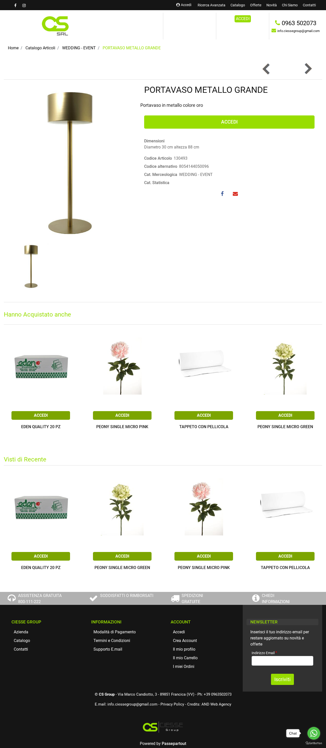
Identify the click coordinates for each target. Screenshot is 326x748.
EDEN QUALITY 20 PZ (41, 427)
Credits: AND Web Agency (209, 704)
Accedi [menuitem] (179, 632)
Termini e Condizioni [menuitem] (111, 640)
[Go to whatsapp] (313, 733)
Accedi (186, 5)
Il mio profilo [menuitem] (184, 649)
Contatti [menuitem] (309, 5)
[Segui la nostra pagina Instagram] (24, 5)
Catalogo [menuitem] (237, 5)
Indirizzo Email (264, 652)
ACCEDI (243, 18)
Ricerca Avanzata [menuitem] (211, 5)
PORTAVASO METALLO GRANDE (132, 48)
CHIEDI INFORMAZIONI (276, 598)
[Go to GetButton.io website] (314, 742)
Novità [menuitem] (271, 5)
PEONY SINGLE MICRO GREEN (285, 427)
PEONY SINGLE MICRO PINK (122, 427)
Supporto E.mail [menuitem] (107, 649)
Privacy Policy (172, 704)
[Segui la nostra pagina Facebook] (15, 5)
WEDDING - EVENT (79, 48)
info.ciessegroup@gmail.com (132, 704)
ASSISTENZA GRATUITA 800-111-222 (40, 598)
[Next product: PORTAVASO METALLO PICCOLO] (307, 68)
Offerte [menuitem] (255, 5)
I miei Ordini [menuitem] (183, 666)
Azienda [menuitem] (21, 632)
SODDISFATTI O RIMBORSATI (126, 595)
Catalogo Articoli (40, 48)
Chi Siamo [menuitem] (290, 5)
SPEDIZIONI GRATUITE (192, 598)
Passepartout (174, 743)
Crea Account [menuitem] (185, 640)
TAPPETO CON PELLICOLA (203, 427)
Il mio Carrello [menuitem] (185, 657)
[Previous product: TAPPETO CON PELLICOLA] (266, 68)
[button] (70, 162)
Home (13, 48)
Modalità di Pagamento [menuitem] (114, 632)
